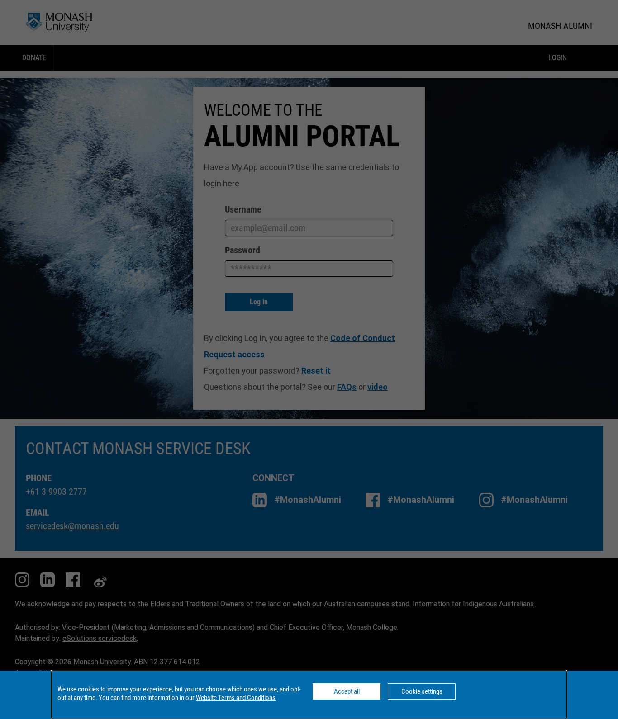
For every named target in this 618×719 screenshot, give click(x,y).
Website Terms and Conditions (236, 698)
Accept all (347, 691)
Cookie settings (421, 691)
